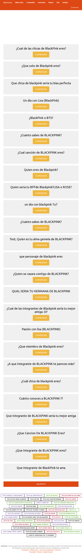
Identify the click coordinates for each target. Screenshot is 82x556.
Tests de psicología (65, 506)
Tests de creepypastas (34, 495)
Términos (39, 552)
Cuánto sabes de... (43, 502)
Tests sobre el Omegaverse (12, 495)
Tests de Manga (74, 520)
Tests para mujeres (22, 524)
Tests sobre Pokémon (40, 524)
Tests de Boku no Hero (32, 513)
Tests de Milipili (52, 495)
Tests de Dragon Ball (60, 524)
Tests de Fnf (34, 499)
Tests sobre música (63, 528)
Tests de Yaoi (8, 520)
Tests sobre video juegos (12, 531)
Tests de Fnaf (31, 506)
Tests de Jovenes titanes (35, 510)
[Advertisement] (41, 26)
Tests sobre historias (25, 520)
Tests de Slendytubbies (34, 531)
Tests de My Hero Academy (16, 499)
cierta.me (8, 3)
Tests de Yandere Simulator (64, 502)
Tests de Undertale (47, 506)
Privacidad (32, 552)
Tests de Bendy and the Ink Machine (35, 517)
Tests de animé (70, 499)
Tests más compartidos (46, 550)
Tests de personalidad (56, 510)
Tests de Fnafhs (16, 506)
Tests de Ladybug (14, 513)
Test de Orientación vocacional (21, 502)
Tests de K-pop (59, 520)
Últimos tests (34, 550)
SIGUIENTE (41, 484)
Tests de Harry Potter (14, 510)
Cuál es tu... (73, 510)
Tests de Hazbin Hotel (67, 513)
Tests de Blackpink (43, 520)
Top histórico (25, 550)
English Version (48, 552)
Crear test (75, 7)
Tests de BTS (56, 517)
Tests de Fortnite (53, 531)
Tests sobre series (45, 528)
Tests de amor (49, 513)
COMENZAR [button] (41, 54)
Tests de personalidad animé (24, 528)
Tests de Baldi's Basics (71, 531)
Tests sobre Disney (11, 517)
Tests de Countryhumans (52, 499)
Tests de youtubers (71, 517)
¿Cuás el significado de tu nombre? (41, 535)
